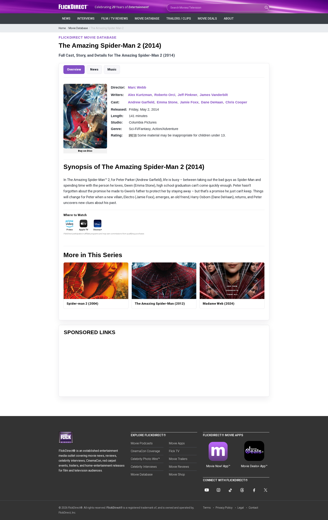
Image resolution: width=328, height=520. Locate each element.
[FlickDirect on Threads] (242, 490)
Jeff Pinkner (187, 95)
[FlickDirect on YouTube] (207, 490)
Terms (207, 507)
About (229, 18)
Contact (253, 507)
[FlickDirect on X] (265, 490)
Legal (240, 507)
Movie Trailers (178, 459)
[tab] (74, 69)
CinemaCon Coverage (145, 451)
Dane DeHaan (212, 102)
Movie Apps (177, 443)
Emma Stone (167, 102)
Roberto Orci (164, 95)
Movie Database (147, 18)
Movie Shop (177, 474)
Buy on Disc (85, 150)
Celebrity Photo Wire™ (145, 459)
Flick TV (174, 451)
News (66, 18)
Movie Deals (207, 18)
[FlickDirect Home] (74, 6)
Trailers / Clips (178, 18)
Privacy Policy (224, 507)
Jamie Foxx (189, 102)
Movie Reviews (179, 466)
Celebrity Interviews (144, 466)
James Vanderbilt (214, 95)
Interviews (86, 18)
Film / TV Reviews (114, 18)
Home (62, 28)
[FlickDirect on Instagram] (218, 490)
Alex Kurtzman (140, 95)
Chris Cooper (236, 102)
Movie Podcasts (142, 443)
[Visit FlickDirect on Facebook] (254, 490)
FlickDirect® (114, 507)
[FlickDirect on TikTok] (230, 490)
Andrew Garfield (141, 102)
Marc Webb (137, 87)
